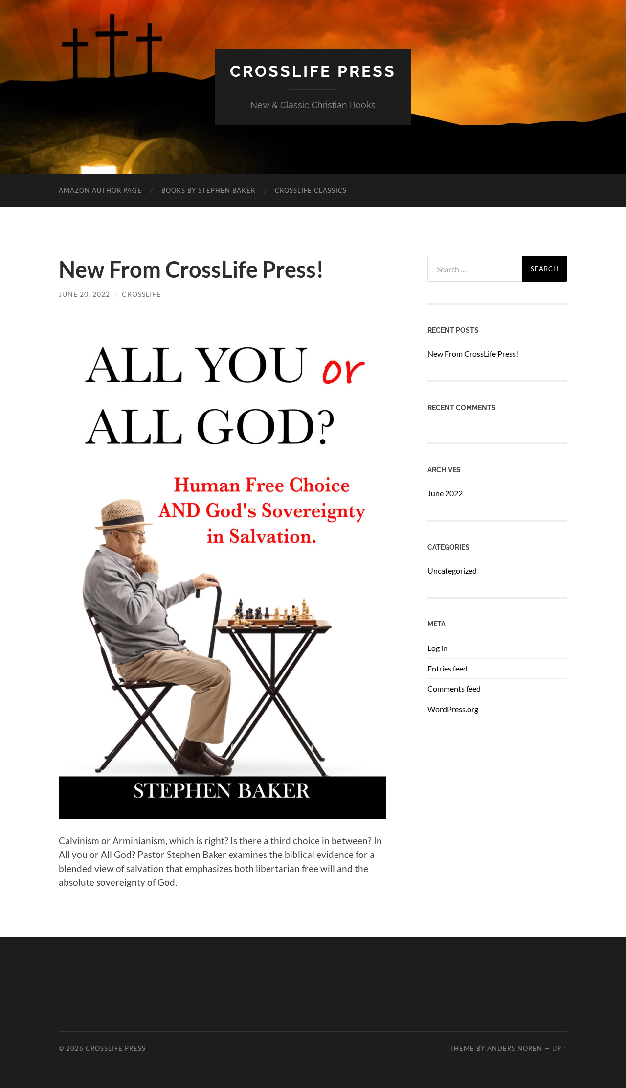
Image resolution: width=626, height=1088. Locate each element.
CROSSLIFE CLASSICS (311, 190)
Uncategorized (452, 570)
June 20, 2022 (84, 294)
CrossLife (141, 294)
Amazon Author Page (100, 190)
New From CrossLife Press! (191, 269)
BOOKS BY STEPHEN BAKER (208, 190)
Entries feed (447, 668)
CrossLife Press (313, 71)
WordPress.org (452, 709)
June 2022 (445, 493)
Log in (437, 647)
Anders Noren (514, 1048)
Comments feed (454, 688)
